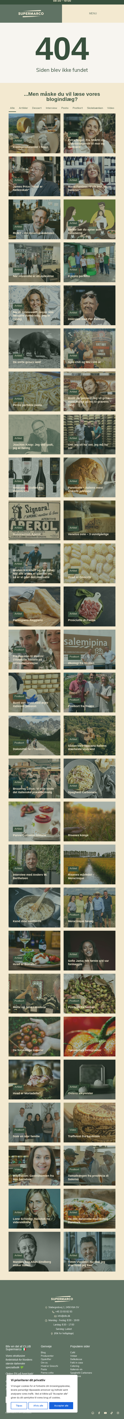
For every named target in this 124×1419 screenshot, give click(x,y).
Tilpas (19, 1405)
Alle (12, 108)
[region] (42, 1394)
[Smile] (93, 1413)
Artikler (23, 108)
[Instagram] (118, 1413)
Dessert (37, 108)
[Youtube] (105, 1413)
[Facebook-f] (99, 1413)
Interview (51, 108)
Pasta (64, 108)
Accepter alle (61, 1405)
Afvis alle (38, 1405)
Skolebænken (95, 108)
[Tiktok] (111, 1413)
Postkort (78, 108)
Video (110, 108)
